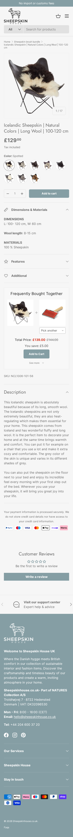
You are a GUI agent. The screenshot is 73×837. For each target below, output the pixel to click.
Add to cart (49, 193)
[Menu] (66, 16)
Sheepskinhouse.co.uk (25, 821)
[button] (58, 16)
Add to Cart (36, 354)
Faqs (6, 827)
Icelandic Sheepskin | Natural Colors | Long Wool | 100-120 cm (36, 46)
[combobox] (36, 29)
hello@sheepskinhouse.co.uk (35, 717)
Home (7, 41)
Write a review (37, 577)
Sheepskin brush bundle (27, 41)
